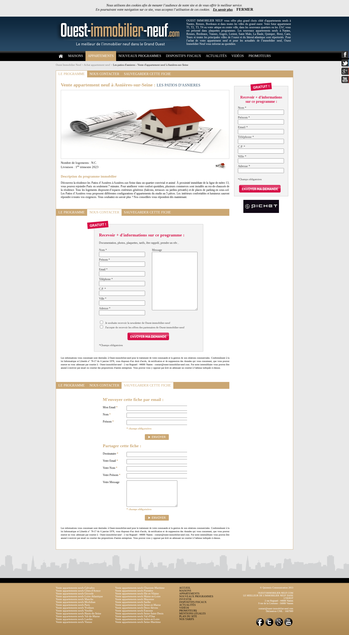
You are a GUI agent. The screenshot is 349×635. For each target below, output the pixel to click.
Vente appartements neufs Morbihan (75, 602)
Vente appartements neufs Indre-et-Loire (137, 619)
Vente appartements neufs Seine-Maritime (138, 622)
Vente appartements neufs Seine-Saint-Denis (139, 613)
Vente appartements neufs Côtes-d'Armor (78, 590)
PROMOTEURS (260, 56)
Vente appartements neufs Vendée (74, 610)
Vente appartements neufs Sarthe (133, 602)
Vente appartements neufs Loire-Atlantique (79, 596)
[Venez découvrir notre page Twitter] (269, 625)
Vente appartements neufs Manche (74, 599)
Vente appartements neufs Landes (74, 619)
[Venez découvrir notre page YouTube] (288, 625)
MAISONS (75, 56)
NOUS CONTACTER (104, 74)
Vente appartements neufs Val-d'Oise (135, 616)
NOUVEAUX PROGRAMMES (139, 56)
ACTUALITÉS (216, 56)
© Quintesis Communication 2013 (276, 587)
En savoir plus (223, 9)
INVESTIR (185, 599)
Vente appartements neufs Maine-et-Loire (137, 596)
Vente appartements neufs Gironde (75, 593)
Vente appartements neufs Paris (73, 604)
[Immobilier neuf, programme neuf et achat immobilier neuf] (120, 50)
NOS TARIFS (186, 619)
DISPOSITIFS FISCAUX (183, 56)
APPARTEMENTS (101, 56)
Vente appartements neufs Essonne (134, 610)
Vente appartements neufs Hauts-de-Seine (78, 613)
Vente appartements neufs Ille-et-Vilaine (137, 593)
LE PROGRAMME (71, 74)
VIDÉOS (237, 56)
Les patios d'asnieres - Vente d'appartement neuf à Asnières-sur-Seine (150, 64)
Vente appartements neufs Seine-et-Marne (138, 604)
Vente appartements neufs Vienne (74, 622)
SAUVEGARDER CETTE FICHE (147, 74)
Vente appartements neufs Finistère (134, 590)
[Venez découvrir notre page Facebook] (260, 625)
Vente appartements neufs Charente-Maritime (140, 587)
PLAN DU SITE (188, 616)
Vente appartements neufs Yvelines (75, 607)
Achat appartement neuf (97, 64)
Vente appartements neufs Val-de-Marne (78, 616)
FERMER (244, 9)
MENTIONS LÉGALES (192, 613)
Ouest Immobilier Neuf (68, 64)
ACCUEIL (185, 587)
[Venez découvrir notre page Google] (279, 625)
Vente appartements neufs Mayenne (134, 599)
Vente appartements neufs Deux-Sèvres (136, 607)
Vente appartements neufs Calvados (75, 587)
